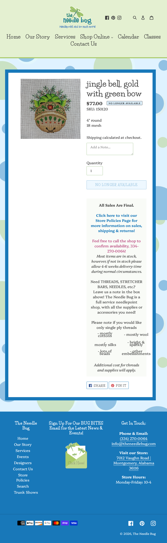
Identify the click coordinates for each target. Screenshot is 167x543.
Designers (23, 462)
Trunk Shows (26, 492)
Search (23, 486)
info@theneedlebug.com (134, 443)
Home (23, 438)
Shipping (94, 137)
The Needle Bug (144, 533)
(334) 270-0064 (134, 438)
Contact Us (23, 468)
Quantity (94, 162)
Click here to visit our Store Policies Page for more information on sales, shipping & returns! (116, 223)
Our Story (23, 444)
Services (22, 450)
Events (23, 456)
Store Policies (22, 477)
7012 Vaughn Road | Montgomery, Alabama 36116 (133, 462)
